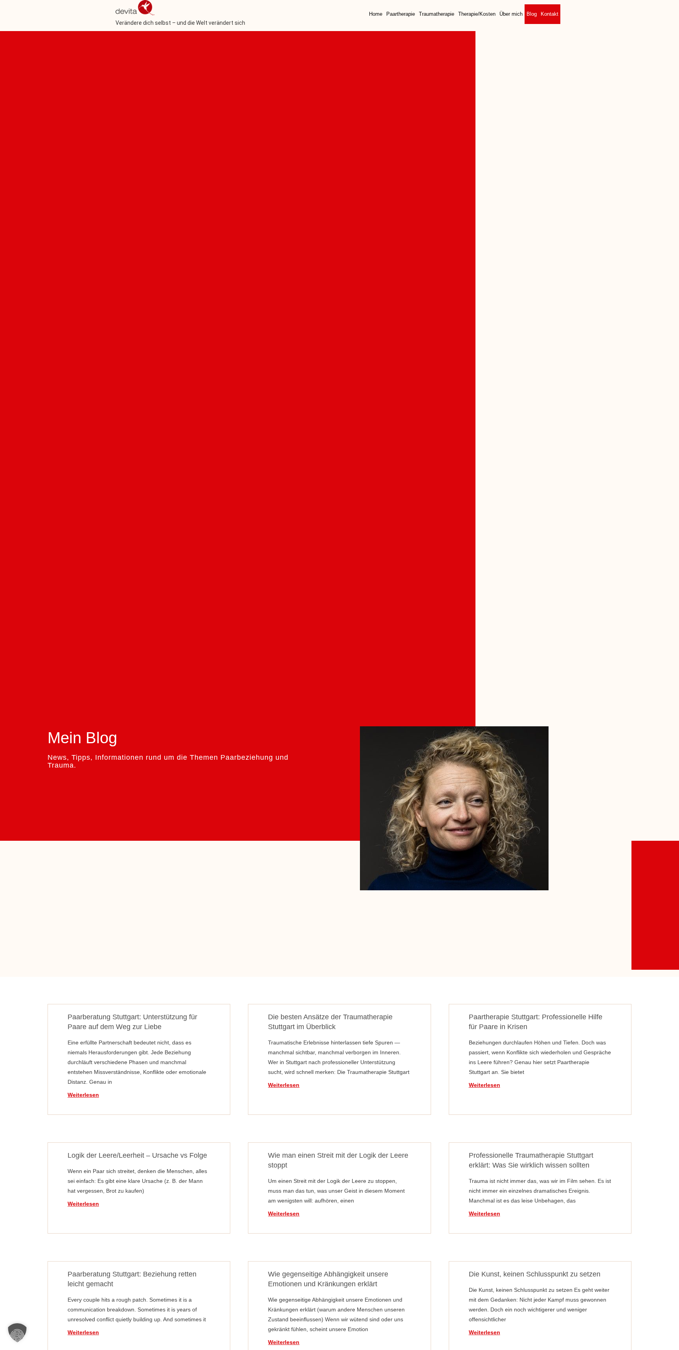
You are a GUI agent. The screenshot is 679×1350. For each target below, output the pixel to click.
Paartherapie (400, 14)
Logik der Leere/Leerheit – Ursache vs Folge (137, 1155)
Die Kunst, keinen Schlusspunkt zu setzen (534, 1274)
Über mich (511, 14)
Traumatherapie (436, 14)
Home (375, 14)
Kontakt (549, 14)
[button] (17, 1332)
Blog (532, 14)
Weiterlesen (83, 1095)
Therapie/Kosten (476, 14)
